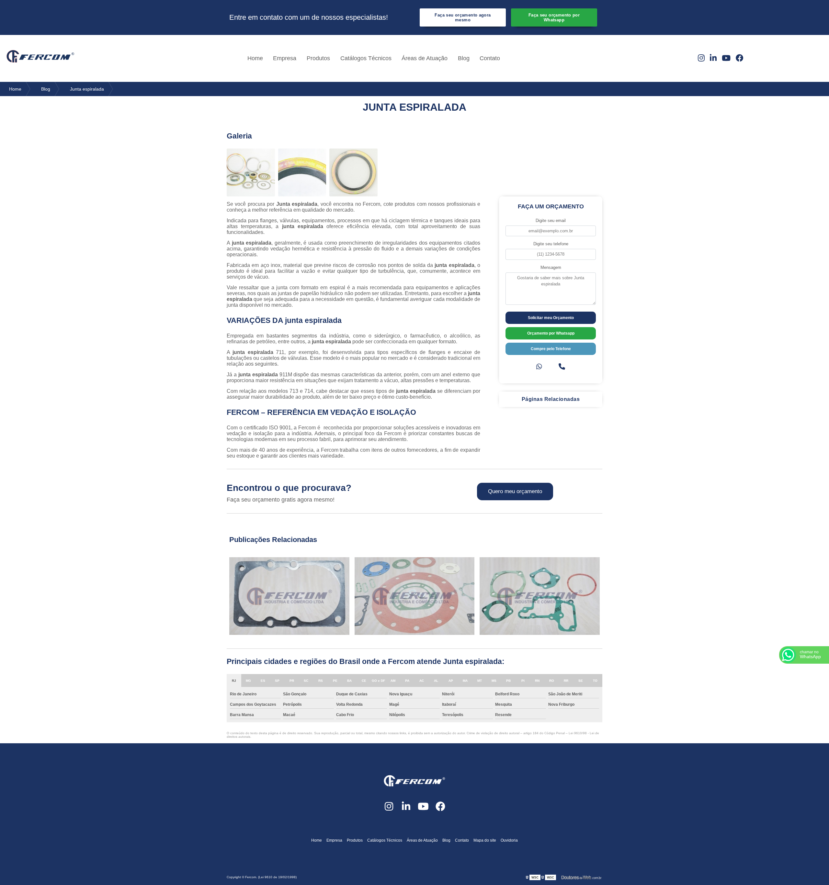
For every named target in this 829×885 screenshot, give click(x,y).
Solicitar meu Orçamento (551, 317)
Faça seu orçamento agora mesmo (463, 17)
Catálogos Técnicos (366, 58)
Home (255, 58)
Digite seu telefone (550, 243)
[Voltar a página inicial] (40, 58)
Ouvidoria (509, 840)
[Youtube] (726, 58)
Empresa (284, 58)
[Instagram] (701, 58)
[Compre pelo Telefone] (562, 367)
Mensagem (550, 267)
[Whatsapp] (539, 367)
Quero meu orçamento (515, 491)
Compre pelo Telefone (551, 349)
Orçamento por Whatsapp (550, 333)
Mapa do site (484, 840)
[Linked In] (713, 58)
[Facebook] (740, 58)
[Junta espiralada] (251, 173)
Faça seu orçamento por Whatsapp (554, 17)
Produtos (318, 58)
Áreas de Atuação (425, 58)
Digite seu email (551, 220)
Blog (464, 58)
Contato (490, 58)
